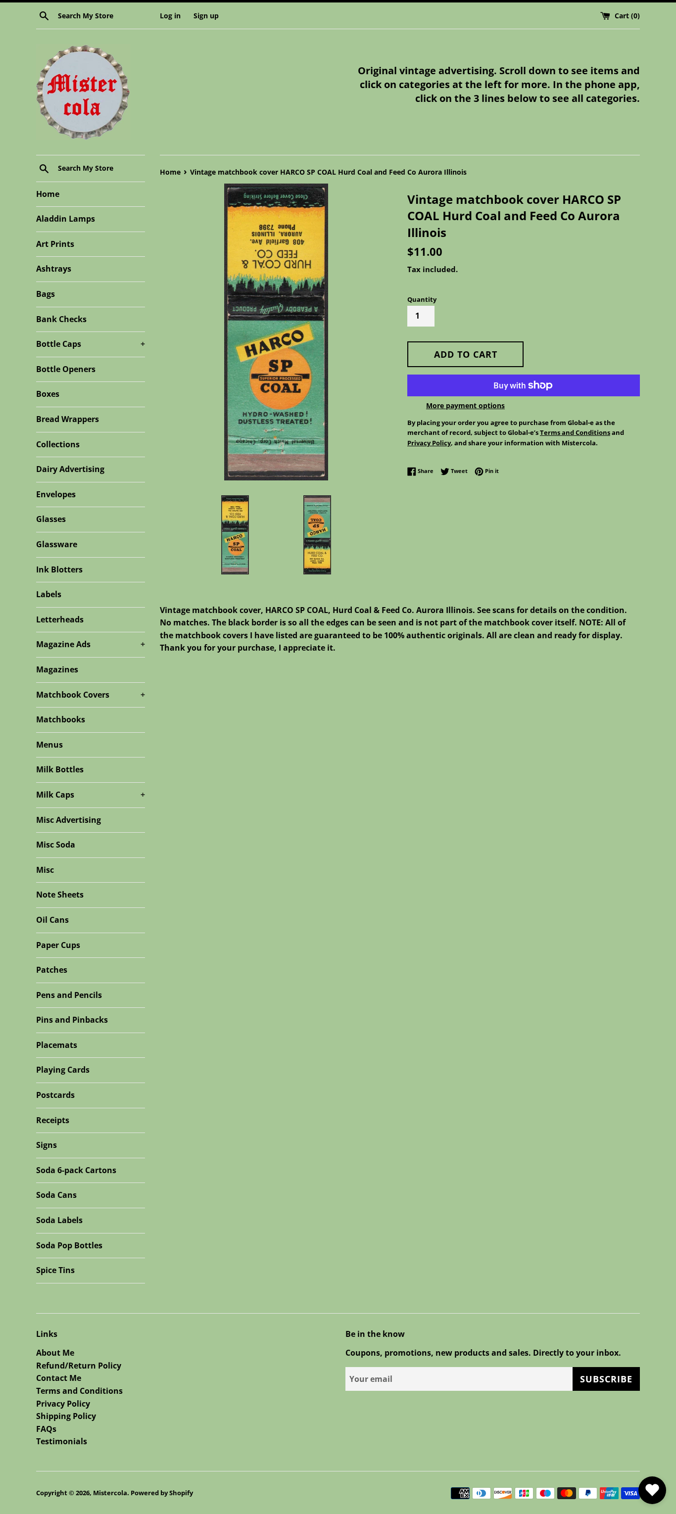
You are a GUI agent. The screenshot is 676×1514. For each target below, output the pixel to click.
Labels (48, 594)
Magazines (57, 669)
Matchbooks (60, 719)
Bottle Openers (66, 369)
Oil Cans (52, 919)
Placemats (56, 1045)
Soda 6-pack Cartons (76, 1170)
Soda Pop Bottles (69, 1245)
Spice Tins (55, 1270)
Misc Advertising (68, 819)
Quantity (421, 299)
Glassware (56, 544)
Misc (45, 869)
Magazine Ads (90, 644)
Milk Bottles (60, 769)
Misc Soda (55, 844)
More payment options (465, 405)
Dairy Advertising (70, 469)
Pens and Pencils (69, 995)
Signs (46, 1144)
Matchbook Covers (90, 694)
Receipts (52, 1120)
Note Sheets (60, 894)
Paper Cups (58, 945)
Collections (58, 444)
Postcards (55, 1094)
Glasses (51, 519)
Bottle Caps (90, 343)
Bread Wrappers (67, 419)
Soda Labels (59, 1220)
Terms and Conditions (79, 1390)
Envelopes (56, 494)
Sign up (206, 15)
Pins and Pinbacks (72, 1019)
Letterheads (60, 619)
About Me (55, 1352)
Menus (49, 744)
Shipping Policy (66, 1416)
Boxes (47, 393)
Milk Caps (90, 794)
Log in (170, 15)
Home (47, 194)
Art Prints (55, 243)
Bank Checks (61, 319)
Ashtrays (53, 268)
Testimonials (61, 1441)
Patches (51, 969)
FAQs (46, 1428)
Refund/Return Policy (78, 1365)
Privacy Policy (63, 1403)
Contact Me (58, 1377)
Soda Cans (56, 1194)
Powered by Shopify (162, 1492)
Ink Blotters (59, 569)
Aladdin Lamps (65, 218)
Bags (45, 293)
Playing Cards (63, 1069)
